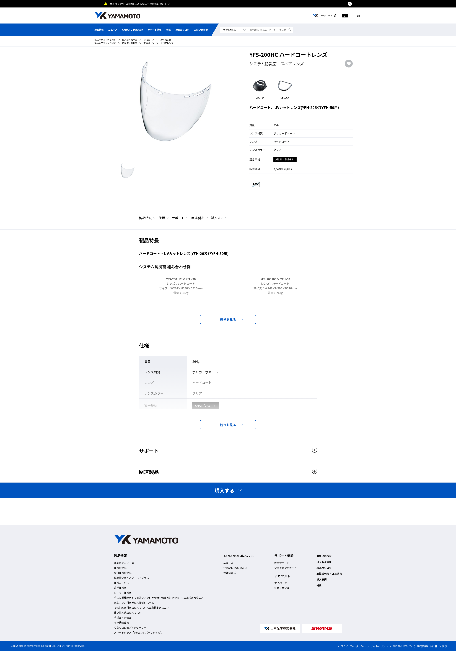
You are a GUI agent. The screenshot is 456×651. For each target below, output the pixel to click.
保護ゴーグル (121, 582)
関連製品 (197, 217)
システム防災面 (163, 39)
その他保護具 (121, 622)
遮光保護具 (120, 587)
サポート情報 (155, 29)
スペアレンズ (167, 43)
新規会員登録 (281, 588)
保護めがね (120, 567)
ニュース (112, 29)
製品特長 (145, 217)
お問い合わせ (201, 29)
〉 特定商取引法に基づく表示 (430, 646)
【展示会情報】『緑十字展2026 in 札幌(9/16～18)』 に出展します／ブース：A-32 (155, 4)
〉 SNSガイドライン (401, 646)
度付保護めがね (122, 572)
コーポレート (326, 15)
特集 (168, 29)
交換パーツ (149, 43)
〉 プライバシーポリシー (352, 646)
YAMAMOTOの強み (132, 29)
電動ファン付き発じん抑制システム (134, 602)
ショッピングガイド (285, 567)
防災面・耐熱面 (129, 39)
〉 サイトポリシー (377, 646)
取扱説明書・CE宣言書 (329, 573)
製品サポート (281, 562)
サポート (178, 217)
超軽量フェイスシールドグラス (131, 577)
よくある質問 (324, 562)
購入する (217, 217)
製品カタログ (182, 29)
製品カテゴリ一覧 (124, 562)
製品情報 (99, 29)
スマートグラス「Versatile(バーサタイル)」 (139, 632)
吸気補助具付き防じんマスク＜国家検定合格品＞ (141, 607)
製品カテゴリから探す (105, 39)
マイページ (280, 583)
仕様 (162, 217)
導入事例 (322, 579)
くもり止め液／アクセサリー (130, 627)
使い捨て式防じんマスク (127, 612)
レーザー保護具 (122, 592)
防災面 (147, 39)
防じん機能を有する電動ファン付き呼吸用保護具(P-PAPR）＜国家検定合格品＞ (159, 597)
